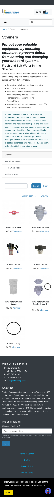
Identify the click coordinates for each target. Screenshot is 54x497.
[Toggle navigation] (3, 2)
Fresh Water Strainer (13, 168)
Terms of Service (27, 454)
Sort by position (29, 196)
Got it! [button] (8, 492)
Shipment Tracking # (11, 426)
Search (36, 186)
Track (6, 444)
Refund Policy (27, 472)
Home (4, 29)
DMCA (27, 460)
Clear (45, 186)
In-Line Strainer (11, 174)
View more (16, 231)
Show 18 (45, 196)
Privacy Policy (27, 466)
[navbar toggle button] (5, 22)
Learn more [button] (39, 485)
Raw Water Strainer (13, 161)
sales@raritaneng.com (16, 380)
